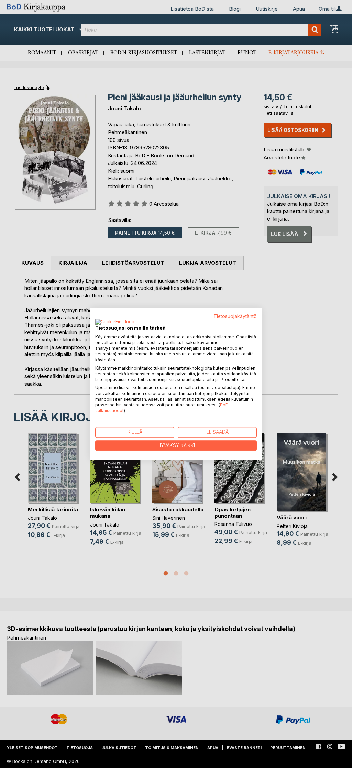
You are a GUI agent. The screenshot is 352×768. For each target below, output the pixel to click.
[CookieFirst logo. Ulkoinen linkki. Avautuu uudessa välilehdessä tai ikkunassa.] (114, 322)
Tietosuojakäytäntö (235, 316)
